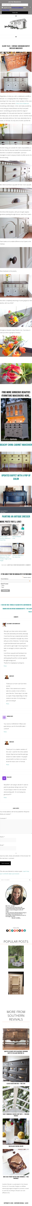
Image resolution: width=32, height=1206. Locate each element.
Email (2, 845)
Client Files (10, 565)
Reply (5, 666)
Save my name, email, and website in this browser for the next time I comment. (15, 857)
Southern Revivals (16, 24)
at (7, 625)
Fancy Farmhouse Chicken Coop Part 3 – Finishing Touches (16, 1115)
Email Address (15, 578)
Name (2, 837)
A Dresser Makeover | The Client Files (18, 556)
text (3, 587)
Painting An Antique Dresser (16, 516)
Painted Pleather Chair (16, 537)
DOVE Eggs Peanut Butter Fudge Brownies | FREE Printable (16, 1177)
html (3, 585)
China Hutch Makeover (22, 103)
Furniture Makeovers (18, 565)
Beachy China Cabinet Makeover (16, 444)
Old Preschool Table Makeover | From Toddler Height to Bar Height (5, 558)
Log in (26, 1203)
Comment (3, 818)
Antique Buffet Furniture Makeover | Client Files (5, 538)
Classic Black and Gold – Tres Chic (16, 1083)
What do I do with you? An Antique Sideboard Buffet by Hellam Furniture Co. (16, 1052)
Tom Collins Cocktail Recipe (16, 1146)
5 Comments (27, 565)
